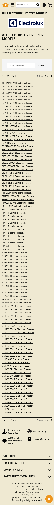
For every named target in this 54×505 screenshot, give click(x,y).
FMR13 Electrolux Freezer (14, 219)
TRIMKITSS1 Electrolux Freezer (16, 299)
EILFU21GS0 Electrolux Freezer (16, 182)
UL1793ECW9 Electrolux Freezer (17, 399)
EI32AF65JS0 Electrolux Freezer (17, 149)
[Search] (38, 5)
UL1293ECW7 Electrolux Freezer (17, 349)
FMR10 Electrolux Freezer (14, 209)
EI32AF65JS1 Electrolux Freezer (17, 152)
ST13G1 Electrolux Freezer (14, 282)
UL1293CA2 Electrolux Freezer (16, 309)
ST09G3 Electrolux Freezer (14, 275)
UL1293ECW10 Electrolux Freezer (18, 329)
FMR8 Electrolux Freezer (13, 246)
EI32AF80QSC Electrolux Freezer (17, 169)
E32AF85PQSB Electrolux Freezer (18, 142)
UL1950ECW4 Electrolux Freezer (17, 412)
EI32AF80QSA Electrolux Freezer (17, 162)
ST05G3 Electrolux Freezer (14, 259)
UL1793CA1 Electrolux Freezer (16, 369)
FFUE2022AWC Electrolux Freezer (18, 196)
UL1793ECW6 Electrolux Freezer (17, 389)
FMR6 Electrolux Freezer (13, 239)
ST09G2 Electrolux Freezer (14, 272)
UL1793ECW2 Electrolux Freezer (17, 379)
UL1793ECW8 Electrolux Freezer (17, 395)
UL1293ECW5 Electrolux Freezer (17, 345)
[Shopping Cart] (50, 5)
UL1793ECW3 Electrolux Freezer (17, 382)
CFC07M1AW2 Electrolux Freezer (17, 89)
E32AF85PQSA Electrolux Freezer (18, 139)
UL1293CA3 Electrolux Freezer (16, 312)
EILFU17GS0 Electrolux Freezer (16, 172)
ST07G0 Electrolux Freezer (14, 262)
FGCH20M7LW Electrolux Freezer (17, 206)
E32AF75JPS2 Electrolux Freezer (17, 136)
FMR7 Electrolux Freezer (13, 242)
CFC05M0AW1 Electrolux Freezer (17, 82)
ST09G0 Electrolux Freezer (14, 269)
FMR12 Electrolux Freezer (14, 216)
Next (47, 76)
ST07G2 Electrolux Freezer (14, 265)
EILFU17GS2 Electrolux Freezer (16, 179)
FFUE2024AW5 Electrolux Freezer (18, 202)
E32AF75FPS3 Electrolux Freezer (17, 112)
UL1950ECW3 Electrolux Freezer (17, 409)
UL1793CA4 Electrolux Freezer (16, 375)
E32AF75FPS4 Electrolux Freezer (17, 116)
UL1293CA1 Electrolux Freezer (16, 305)
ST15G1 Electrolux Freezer (14, 289)
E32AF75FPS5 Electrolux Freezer (17, 119)
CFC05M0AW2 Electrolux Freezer (17, 86)
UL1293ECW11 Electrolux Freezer (18, 332)
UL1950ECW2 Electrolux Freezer (17, 405)
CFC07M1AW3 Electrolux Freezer (17, 92)
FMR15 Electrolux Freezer (14, 226)
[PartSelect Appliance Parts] (5, 5)
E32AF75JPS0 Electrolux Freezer (17, 129)
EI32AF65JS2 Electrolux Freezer (17, 156)
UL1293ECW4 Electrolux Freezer (17, 342)
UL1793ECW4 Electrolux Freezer (17, 385)
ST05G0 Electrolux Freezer (14, 252)
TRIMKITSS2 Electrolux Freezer (16, 302)
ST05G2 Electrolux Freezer (14, 255)
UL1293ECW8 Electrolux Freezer (17, 352)
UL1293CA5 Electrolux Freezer (16, 319)
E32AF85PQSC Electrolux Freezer (18, 146)
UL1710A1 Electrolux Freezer (16, 365)
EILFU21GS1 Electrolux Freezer (16, 186)
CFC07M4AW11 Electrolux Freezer (18, 96)
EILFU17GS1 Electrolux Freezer (16, 176)
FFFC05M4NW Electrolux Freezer (17, 192)
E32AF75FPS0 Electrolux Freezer (17, 102)
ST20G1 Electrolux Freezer (14, 295)
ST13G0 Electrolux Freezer (14, 279)
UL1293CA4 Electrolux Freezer (16, 315)
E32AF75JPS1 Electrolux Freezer (17, 132)
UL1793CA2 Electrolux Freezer (16, 372)
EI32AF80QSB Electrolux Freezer (17, 166)
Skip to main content (27, 15)
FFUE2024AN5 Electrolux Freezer (18, 199)
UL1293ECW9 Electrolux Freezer (17, 355)
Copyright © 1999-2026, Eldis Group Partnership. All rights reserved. (27, 499)
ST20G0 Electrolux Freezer (14, 292)
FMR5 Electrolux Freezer (13, 236)
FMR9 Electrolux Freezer (13, 249)
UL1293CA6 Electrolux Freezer (16, 322)
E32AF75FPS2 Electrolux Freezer (17, 109)
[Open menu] (12, 4)
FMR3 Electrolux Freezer (13, 229)
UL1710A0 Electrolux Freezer (16, 362)
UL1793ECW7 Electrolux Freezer (17, 392)
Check (41, 65)
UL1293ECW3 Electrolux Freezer (17, 339)
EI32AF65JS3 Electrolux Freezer (17, 159)
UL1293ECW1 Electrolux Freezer (17, 325)
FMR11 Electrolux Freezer (14, 212)
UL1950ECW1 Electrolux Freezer (17, 402)
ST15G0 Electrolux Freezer (14, 285)
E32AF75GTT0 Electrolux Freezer (17, 126)
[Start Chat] (49, 499)
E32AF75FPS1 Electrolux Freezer (17, 106)
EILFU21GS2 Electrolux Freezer (16, 189)
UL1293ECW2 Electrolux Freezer (17, 335)
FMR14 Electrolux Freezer (14, 222)
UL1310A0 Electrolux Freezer (16, 359)
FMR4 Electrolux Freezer (13, 232)
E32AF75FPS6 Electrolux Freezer (17, 122)
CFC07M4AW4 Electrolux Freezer (17, 99)
